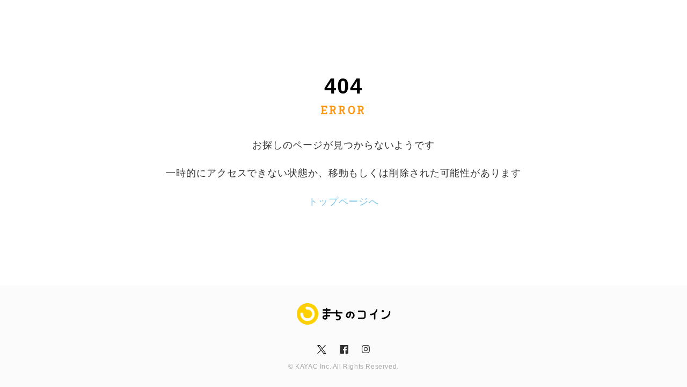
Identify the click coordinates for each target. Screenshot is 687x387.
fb (343, 349)
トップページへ (343, 201)
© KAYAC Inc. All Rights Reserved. (343, 366)
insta (365, 349)
